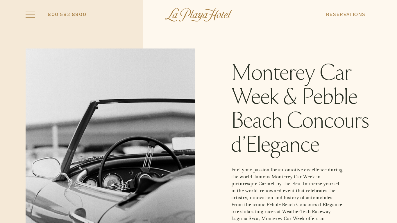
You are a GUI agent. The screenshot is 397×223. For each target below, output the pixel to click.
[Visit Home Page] (198, 15)
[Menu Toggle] (30, 14)
